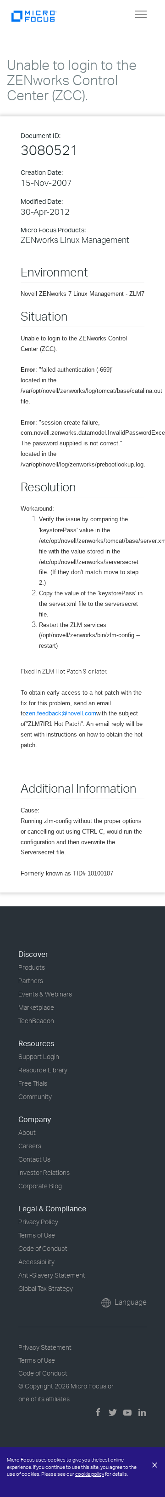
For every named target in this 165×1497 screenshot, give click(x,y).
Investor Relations (44, 1172)
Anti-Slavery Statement (51, 1275)
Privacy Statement (45, 1347)
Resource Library (42, 1070)
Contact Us (34, 1159)
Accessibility (36, 1262)
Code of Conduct (42, 1248)
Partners (30, 981)
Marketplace (36, 1007)
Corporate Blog (40, 1186)
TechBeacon (36, 1021)
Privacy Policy (38, 1222)
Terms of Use (36, 1235)
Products (31, 967)
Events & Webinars (45, 994)
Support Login (38, 1056)
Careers (29, 1146)
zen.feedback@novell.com (61, 713)
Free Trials (32, 1083)
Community (35, 1096)
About (27, 1132)
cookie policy (89, 1474)
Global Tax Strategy (45, 1288)
